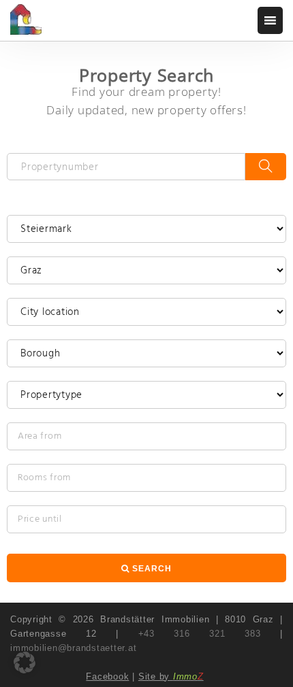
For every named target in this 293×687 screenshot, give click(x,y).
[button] (24, 662)
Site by (171, 676)
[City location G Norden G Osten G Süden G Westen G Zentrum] (146, 312)
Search (150, 568)
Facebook (107, 676)
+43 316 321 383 (199, 634)
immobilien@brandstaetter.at (73, 648)
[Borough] (146, 353)
